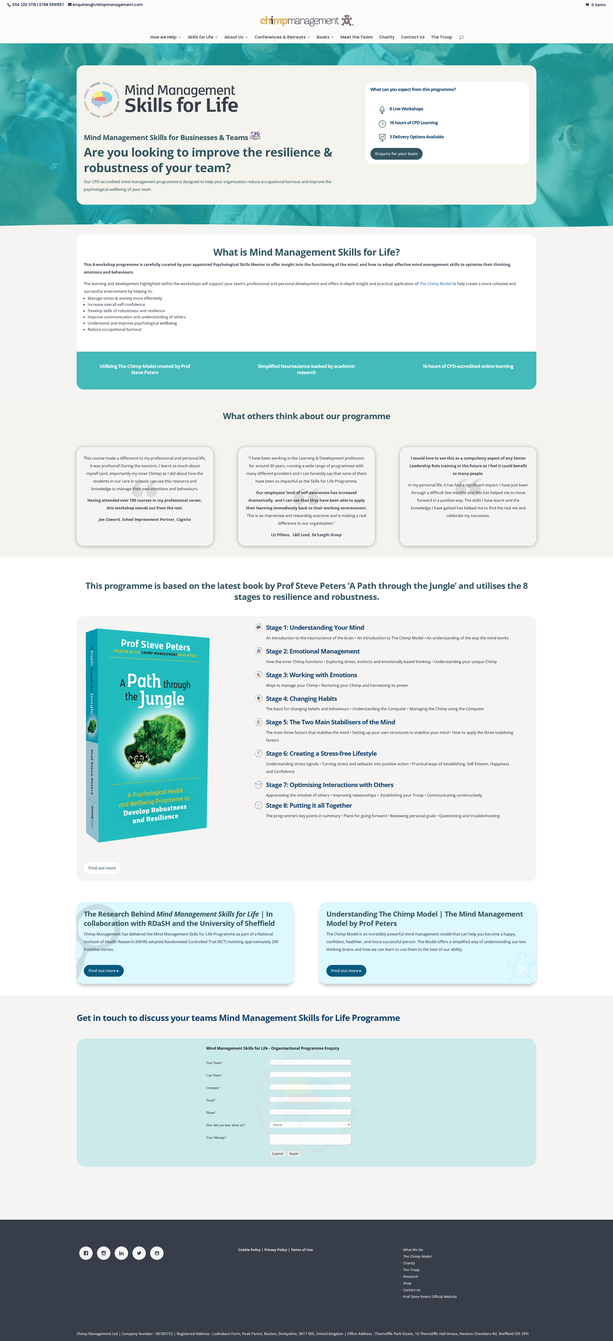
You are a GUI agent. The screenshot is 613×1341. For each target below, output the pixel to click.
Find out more (102, 868)
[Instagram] (105, 1253)
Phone (211, 1113)
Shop (407, 1283)
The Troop (441, 37)
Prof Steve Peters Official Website (430, 1296)
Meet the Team (357, 37)
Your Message (216, 1137)
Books (323, 37)
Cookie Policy (249, 1249)
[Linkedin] (122, 1253)
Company (213, 1088)
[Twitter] (140, 1253)
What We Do (413, 1249)
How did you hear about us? (226, 1125)
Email (211, 1100)
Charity (387, 37)
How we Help (163, 37)
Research (410, 1276)
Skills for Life (200, 37)
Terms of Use (302, 1249)
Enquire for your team (396, 153)
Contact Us (413, 37)
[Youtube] (158, 1253)
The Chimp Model (435, 283)
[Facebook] (87, 1253)
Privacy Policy (275, 1249)
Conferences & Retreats (280, 37)
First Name (214, 1063)
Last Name (214, 1075)
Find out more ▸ (104, 970)
